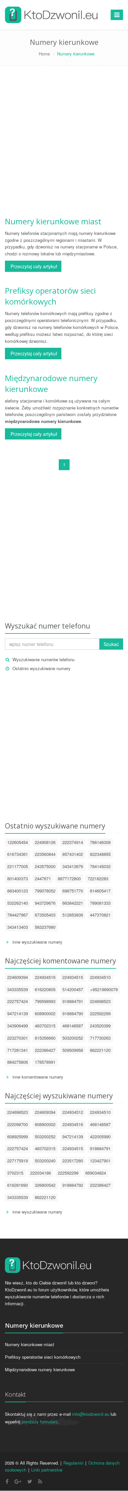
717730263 (100, 1038)
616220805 (45, 989)
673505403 (45, 915)
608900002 (45, 1013)
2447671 (43, 878)
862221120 (100, 1050)
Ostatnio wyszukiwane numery (41, 668)
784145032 (100, 866)
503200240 (45, 1160)
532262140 (17, 903)
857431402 (72, 854)
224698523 (100, 1001)
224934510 (100, 977)
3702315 (15, 1173)
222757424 (17, 1001)
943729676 (45, 903)
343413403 (17, 927)
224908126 (45, 842)
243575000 (45, 866)
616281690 (17, 1185)
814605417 (100, 891)
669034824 (95, 1173)
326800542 (45, 1185)
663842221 (72, 903)
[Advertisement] (64, 143)
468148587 (72, 1025)
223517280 (72, 1160)
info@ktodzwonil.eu (90, 1414)
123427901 (100, 1160)
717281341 (17, 1050)
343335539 (17, 989)
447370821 (100, 915)
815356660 (45, 1038)
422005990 (100, 1136)
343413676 (72, 866)
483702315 (45, 1025)
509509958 (72, 1050)
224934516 (45, 977)
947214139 (17, 1013)
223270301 (17, 1038)
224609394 (17, 977)
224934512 (72, 1112)
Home (44, 53)
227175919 (17, 1160)
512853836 (72, 915)
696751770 (72, 891)
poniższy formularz (40, 1421)
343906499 (17, 1025)
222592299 (100, 1013)
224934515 (72, 977)
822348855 (100, 854)
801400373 (17, 878)
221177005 (17, 866)
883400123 (17, 891)
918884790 (72, 1013)
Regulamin (73, 1463)
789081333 (100, 903)
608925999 (17, 1136)
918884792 (72, 1185)
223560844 (45, 854)
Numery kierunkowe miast (53, 221)
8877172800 (69, 878)
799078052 (45, 891)
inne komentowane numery (37, 1077)
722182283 (98, 878)
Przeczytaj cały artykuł (33, 266)
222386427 (45, 1050)
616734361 (17, 854)
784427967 (17, 915)
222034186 (40, 1173)
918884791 (72, 1001)
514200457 (72, 989)
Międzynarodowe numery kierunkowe (40, 1369)
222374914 (72, 842)
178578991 (45, 1062)
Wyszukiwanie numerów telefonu (43, 659)
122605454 (17, 842)
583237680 (45, 927)
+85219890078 (104, 989)
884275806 (17, 1062)
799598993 (45, 1001)
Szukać (111, 644)
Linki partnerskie (46, 1470)
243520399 (100, 1025)
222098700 (17, 1124)
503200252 (72, 1038)
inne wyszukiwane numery (37, 942)
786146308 (100, 842)
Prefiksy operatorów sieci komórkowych (50, 296)
